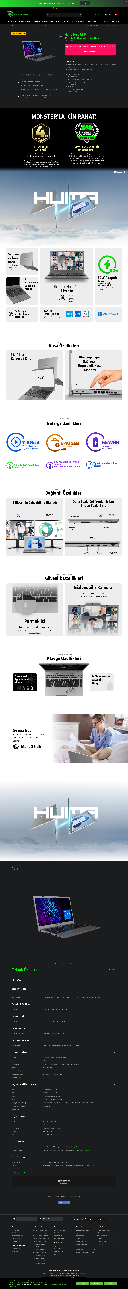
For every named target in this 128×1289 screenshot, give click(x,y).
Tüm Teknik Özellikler (72, 92)
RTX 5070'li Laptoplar (39, 1250)
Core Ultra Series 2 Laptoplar (41, 1241)
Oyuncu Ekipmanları (17, 1236)
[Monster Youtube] (86, 1219)
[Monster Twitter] (90, 1219)
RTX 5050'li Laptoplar (39, 1244)
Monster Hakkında (59, 1230)
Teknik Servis (100, 1244)
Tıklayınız (79, 1147)
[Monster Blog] (105, 1219)
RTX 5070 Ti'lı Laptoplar (39, 1252)
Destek (104, 8)
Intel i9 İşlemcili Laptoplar (40, 1236)
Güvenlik (56, 1254)
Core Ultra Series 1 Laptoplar (41, 1238)
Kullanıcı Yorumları (80, 1241)
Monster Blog (79, 1250)
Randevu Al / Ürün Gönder (115, 8)
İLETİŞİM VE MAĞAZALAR (72, 8)
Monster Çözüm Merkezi (103, 1230)
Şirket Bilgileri (58, 1233)
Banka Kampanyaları (81, 1236)
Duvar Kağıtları (79, 1247)
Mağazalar (15, 1251)
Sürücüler (99, 1238)
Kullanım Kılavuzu (102, 1241)
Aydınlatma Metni (59, 1246)
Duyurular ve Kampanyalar (83, 1233)
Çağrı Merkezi (100, 1233)
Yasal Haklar (57, 1249)
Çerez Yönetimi (58, 1251)
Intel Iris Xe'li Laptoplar (39, 1261)
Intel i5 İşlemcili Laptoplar (40, 1230)
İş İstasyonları (16, 1241)
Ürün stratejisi (58, 1236)
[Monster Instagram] (100, 1219)
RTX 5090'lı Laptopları (39, 1264)
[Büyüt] (61, 36)
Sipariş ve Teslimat (102, 1247)
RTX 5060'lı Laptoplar (39, 1247)
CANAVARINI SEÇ (82, 8)
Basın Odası (78, 1238)
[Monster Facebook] (95, 1219)
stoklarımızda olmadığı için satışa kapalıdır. (92, 49)
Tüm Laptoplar (16, 1230)
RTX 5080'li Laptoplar (39, 1255)
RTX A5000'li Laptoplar (39, 1258)
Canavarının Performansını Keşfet (84, 1252)
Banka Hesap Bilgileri (60, 1238)
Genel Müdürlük (16, 1249)
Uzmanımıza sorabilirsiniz (41, 98)
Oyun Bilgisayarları (17, 1233)
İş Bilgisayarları (16, 1238)
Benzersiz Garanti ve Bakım (94, 8)
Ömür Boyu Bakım (102, 1236)
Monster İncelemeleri (81, 1244)
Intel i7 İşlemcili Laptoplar (40, 1233)
